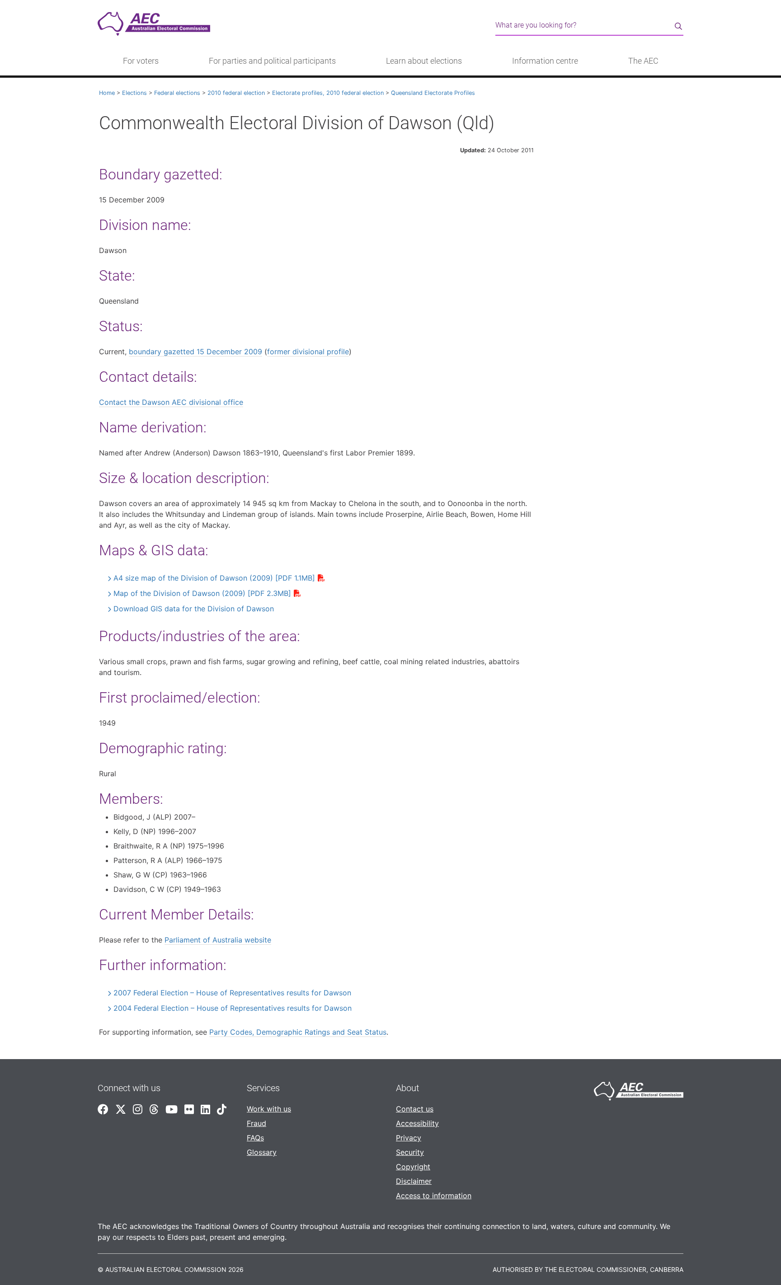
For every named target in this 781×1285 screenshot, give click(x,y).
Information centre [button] (545, 61)
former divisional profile (308, 351)
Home (107, 92)
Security (410, 1152)
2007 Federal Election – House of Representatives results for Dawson (232, 992)
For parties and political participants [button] (272, 61)
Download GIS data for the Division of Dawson (193, 608)
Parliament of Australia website (218, 939)
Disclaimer (414, 1181)
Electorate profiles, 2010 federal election (328, 92)
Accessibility (417, 1123)
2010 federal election (236, 92)
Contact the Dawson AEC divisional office (171, 402)
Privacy (408, 1137)
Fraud (256, 1123)
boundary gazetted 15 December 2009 (195, 351)
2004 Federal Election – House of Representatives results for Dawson (232, 1008)
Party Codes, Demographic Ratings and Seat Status (297, 1031)
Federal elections (177, 92)
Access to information (433, 1195)
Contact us (414, 1108)
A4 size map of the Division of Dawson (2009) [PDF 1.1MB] (214, 577)
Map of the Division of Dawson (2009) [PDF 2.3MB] (202, 593)
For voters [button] (141, 61)
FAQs (255, 1137)
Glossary (262, 1152)
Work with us (269, 1108)
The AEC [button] (643, 61)
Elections (134, 92)
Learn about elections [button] (424, 61)
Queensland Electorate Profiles (433, 92)
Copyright (413, 1166)
